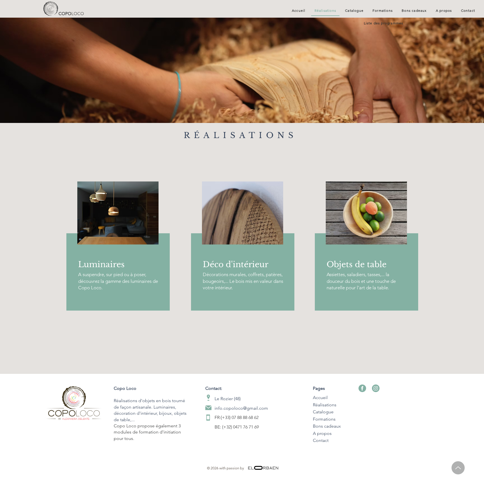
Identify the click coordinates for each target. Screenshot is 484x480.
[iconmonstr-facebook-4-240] (362, 388)
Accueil (320, 397)
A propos (322, 433)
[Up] (458, 467)
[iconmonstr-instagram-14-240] (376, 388)
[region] (117, 249)
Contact (321, 440)
